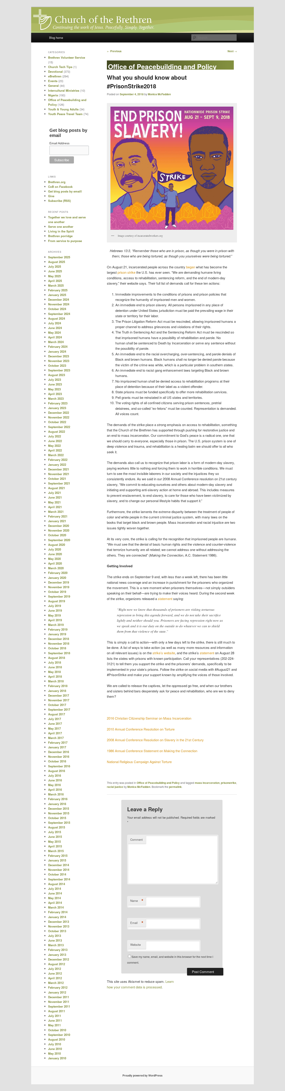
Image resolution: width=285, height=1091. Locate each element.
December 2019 (58, 582)
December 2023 (58, 356)
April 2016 (55, 789)
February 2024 (57, 346)
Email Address (59, 143)
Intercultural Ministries (63, 90)
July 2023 (54, 379)
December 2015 (58, 808)
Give (51, 196)
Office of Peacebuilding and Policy (158, 783)
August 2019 (56, 601)
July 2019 (54, 606)
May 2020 (54, 559)
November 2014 (58, 869)
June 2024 (55, 328)
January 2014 (57, 917)
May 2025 (54, 276)
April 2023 (55, 394)
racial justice (115, 787)
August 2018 (56, 658)
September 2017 (59, 709)
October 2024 (57, 309)
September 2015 (59, 822)
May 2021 (54, 502)
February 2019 (57, 629)
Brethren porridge (60, 236)
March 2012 (56, 983)
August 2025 (56, 262)
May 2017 (54, 728)
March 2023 (56, 398)
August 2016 (56, 771)
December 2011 (58, 997)
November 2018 (58, 643)
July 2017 (54, 719)
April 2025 (55, 281)
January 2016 (57, 804)
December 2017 (58, 695)
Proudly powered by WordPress (142, 1075)
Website (135, 944)
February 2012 (57, 987)
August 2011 (56, 1011)
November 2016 (58, 756)
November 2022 (58, 417)
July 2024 (54, 323)
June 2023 (55, 384)
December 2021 (58, 469)
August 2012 (56, 964)
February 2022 (57, 460)
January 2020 (57, 578)
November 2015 (58, 813)
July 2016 (54, 775)
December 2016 (58, 752)
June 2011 (55, 1020)
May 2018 (54, 672)
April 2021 (55, 507)
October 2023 (57, 365)
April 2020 (55, 563)
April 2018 (55, 676)
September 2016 (59, 766)
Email (136, 922)
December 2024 (58, 299)
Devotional (55, 71)
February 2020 (57, 573)
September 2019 (59, 596)
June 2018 (55, 667)
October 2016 (57, 761)
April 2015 (55, 846)
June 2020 (55, 554)
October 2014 (57, 874)
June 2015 (55, 836)
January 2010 (57, 1058)
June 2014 (55, 893)
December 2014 (58, 865)
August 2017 (56, 714)
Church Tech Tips (60, 67)
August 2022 (56, 431)
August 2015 (56, 827)
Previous (114, 51)
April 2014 (55, 903)
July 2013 (54, 936)
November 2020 (58, 530)
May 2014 (54, 898)
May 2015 (54, 841)
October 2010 (57, 1030)
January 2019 (57, 634)
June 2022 (55, 441)
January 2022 (57, 464)
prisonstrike (228, 783)
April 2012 (55, 978)
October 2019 (57, 592)
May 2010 (54, 1053)
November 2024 (58, 304)
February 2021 (57, 516)
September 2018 (59, 653)
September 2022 (59, 427)
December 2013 (58, 921)
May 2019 (54, 615)
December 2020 (58, 526)
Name (136, 900)
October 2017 (57, 705)
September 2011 (59, 1006)
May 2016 (54, 785)
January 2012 (57, 992)
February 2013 (57, 950)
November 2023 (58, 361)
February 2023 (57, 403)
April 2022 (55, 450)
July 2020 (54, 549)
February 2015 (57, 855)
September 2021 (59, 483)
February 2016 (57, 799)
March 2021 (56, 511)
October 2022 (57, 422)
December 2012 (58, 959)
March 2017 (56, 738)
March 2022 (56, 455)
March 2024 (56, 342)
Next (232, 51)
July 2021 (54, 493)
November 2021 (58, 474)
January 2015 (57, 860)
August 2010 (56, 1039)
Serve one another (60, 226)
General (53, 85)
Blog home (56, 37)
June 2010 (55, 1049)
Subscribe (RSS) (59, 201)
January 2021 (57, 521)
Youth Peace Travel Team (65, 114)
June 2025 (55, 271)
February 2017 (57, 742)
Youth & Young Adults (63, 109)
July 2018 (54, 662)
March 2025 (56, 285)
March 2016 (56, 794)
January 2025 (57, 295)
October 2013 (57, 931)
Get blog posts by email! (65, 191)
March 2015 (56, 851)
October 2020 (57, 535)
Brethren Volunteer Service (66, 57)
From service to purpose (65, 241)
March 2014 (56, 907)
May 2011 (54, 1025)
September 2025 (59, 257)
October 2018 (57, 648)
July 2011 (54, 1016)
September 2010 (59, 1035)
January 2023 (57, 408)
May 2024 (54, 332)
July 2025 (54, 266)
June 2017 (55, 723)
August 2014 (56, 884)
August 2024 (56, 318)
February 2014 (57, 912)
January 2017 (57, 747)
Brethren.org (56, 182)
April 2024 (55, 337)
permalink (175, 787)
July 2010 (54, 1044)
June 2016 (55, 780)
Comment (136, 839)
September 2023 (59, 370)
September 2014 (59, 879)
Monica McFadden (159, 94)
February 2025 (57, 290)
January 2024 (57, 351)
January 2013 (57, 954)
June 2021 (55, 497)
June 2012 (55, 973)
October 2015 (57, 818)
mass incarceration (207, 783)
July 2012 (54, 969)
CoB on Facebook (60, 186)
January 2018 (57, 691)
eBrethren (54, 76)
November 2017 (58, 700)
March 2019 (56, 625)
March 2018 (56, 681)
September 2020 (59, 540)
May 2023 (54, 389)
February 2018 (57, 686)
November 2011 (58, 1002)
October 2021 (57, 478)
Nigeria (53, 95)
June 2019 (55, 610)
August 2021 (56, 488)
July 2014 (54, 888)
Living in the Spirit (61, 231)
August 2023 (56, 375)
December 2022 (58, 412)
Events (52, 81)
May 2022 (54, 445)
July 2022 (54, 436)
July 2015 (54, 832)
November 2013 (58, 926)
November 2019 (58, 587)
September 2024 (59, 314)
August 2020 (56, 544)
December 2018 (58, 639)
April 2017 (55, 733)
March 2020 (56, 568)
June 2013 (55, 940)
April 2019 (55, 620)
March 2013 (56, 945)
